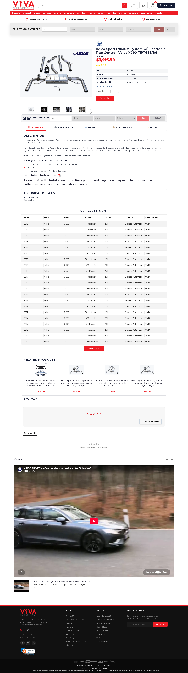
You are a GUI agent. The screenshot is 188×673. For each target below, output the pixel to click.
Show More (94, 349)
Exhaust (101, 13)
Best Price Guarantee (105, 620)
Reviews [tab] (28, 433)
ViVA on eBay (102, 641)
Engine (91, 13)
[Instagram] (28, 643)
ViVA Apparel (101, 634)
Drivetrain (69, 13)
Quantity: (100, 91)
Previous (22, 110)
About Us (70, 634)
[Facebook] (22, 643)
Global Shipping (103, 627)
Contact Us (70, 616)
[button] (143, 5)
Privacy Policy (84, 668)
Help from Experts (103, 623)
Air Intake (15, 13)
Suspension (146, 13)
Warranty (70, 627)
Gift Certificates (72, 630)
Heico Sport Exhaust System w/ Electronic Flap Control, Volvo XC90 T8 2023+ (112, 383)
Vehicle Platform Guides (76, 641)
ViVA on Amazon (103, 638)
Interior (122, 13)
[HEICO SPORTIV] (132, 43)
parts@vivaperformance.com (35, 630)
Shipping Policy (72, 623)
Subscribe (161, 624)
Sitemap (69, 645)
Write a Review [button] (152, 421)
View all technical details (104, 86)
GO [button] (159, 29)
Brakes (37, 13)
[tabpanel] (41, 378)
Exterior (112, 13)
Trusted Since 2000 (104, 616)
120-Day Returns (103, 630)
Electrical (81, 13)
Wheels (158, 13)
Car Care (47, 13)
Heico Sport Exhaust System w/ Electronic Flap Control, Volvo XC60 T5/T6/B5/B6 (76, 383)
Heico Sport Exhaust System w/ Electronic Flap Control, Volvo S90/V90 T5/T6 (147, 383)
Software (133, 13)
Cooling (57, 13)
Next (90, 110)
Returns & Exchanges (75, 620)
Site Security (96, 668)
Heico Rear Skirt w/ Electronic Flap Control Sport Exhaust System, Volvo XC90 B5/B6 (41, 383)
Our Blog (70, 638)
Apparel (27, 13)
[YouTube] (34, 643)
